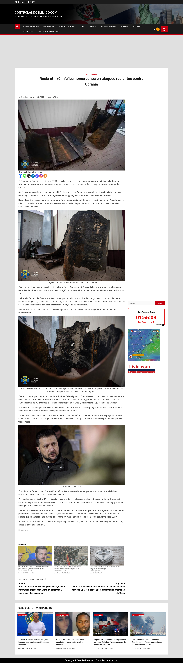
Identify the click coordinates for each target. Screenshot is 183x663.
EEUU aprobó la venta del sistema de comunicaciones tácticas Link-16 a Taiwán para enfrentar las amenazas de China (98, 588)
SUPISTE (124, 26)
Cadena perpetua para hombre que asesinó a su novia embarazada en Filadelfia (70, 642)
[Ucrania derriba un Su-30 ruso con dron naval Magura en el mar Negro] (107, 555)
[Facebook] (20, 176)
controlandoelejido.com (36, 12)
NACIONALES (48, 26)
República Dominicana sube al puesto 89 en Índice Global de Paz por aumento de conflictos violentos (110, 642)
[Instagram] (41, 176)
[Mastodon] (37, 176)
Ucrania (42, 579)
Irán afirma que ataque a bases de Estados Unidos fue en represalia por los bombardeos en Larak (147, 642)
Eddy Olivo (24, 97)
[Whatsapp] (24, 176)
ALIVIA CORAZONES (31, 26)
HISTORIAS (137, 26)
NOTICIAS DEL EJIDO (67, 26)
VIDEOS (93, 26)
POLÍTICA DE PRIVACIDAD (48, 32)
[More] (45, 176)
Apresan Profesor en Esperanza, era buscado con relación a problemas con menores (33, 642)
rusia (37, 579)
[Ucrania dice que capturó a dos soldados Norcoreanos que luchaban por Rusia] (71, 555)
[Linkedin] (33, 176)
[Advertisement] (91, 52)
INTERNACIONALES (108, 26)
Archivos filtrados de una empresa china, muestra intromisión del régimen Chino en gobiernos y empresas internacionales (42, 588)
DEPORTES (27, 32)
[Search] (154, 29)
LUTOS (82, 26)
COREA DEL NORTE (28, 579)
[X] (29, 176)
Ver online (164, 29)
